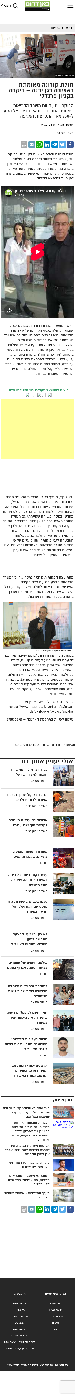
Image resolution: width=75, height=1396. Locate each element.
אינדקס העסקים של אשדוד (19, 1349)
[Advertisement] (37, 429)
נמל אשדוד (19, 1310)
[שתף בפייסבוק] (70, 144)
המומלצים (19, 1323)
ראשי (7, 5)
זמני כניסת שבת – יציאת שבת (19, 1342)
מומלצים (20, 1294)
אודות (55, 1329)
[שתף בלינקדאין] (47, 144)
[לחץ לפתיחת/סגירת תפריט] (70, 5)
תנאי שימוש (55, 1303)
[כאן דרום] (37, 6)
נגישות (55, 1323)
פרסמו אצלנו (55, 1310)
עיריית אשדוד (19, 1303)
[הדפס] (24, 144)
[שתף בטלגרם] (54, 144)
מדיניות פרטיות (55, 1316)
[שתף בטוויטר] (62, 144)
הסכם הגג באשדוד (19, 1316)
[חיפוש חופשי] (15, 5)
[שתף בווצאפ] (39, 144)
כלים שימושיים (55, 1294)
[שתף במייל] (31, 144)
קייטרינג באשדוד (19, 1336)
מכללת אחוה (19, 1329)
